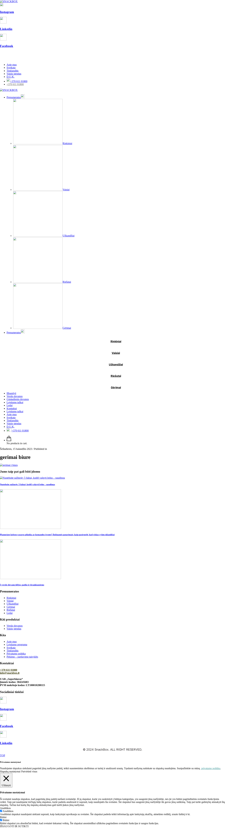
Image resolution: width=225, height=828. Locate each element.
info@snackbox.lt (9, 673)
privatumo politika (210, 768)
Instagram (7, 12)
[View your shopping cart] (9, 440)
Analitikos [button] (5, 808)
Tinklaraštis (12, 70)
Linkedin (6, 29)
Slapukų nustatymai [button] (10, 771)
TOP (2, 755)
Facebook (6, 46)
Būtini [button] (3, 817)
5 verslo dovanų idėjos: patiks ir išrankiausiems (22, 585)
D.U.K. (10, 76)
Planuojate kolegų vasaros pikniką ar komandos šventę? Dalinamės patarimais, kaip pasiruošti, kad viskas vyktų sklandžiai (57, 534)
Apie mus (12, 64)
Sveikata (11, 67)
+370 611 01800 (15, 84)
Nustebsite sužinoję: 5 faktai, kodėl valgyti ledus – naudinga (27, 484)
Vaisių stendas (14, 73)
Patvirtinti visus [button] (29, 771)
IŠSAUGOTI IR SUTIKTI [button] (14, 826)
